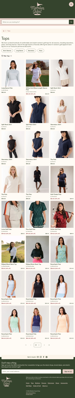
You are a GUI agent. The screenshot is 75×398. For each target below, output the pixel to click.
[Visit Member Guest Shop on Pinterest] (46, 357)
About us (45, 386)
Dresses (44, 383)
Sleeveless (31, 50)
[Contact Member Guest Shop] (38, 357)
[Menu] (71, 4)
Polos (40, 50)
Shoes (57, 383)
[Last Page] (49, 345)
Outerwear (51, 383)
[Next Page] (44, 345)
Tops (32, 383)
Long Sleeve (19, 50)
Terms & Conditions (31, 393)
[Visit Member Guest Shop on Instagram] (41, 357)
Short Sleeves (7, 50)
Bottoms (37, 383)
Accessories (64, 383)
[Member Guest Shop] (37, 9)
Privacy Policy (29, 394)
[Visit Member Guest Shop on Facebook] (44, 357)
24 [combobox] (36, 345)
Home (27, 383)
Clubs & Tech (37, 386)
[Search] (71, 22)
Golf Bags (29, 386)
